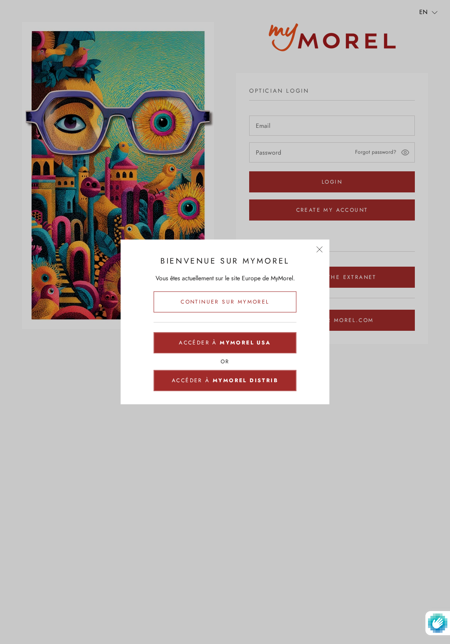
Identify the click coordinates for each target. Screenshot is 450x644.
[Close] (319, 249)
